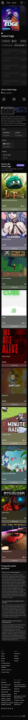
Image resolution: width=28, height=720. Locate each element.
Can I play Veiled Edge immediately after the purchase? (13, 601)
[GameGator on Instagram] (2, 708)
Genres (4, 129)
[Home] (2, 2)
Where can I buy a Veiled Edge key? (11, 572)
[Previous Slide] (3, 99)
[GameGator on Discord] (10, 708)
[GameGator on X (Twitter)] (8, 708)
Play (15, 41)
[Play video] (14, 99)
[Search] (21, 2)
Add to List (6, 41)
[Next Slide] (24, 99)
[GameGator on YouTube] (6, 708)
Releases (4, 151)
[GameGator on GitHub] (12, 708)
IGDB (20, 716)
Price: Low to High (19, 45)
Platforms (4, 140)
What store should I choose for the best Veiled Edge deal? (11, 621)
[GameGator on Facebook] (4, 708)
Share (24, 41)
